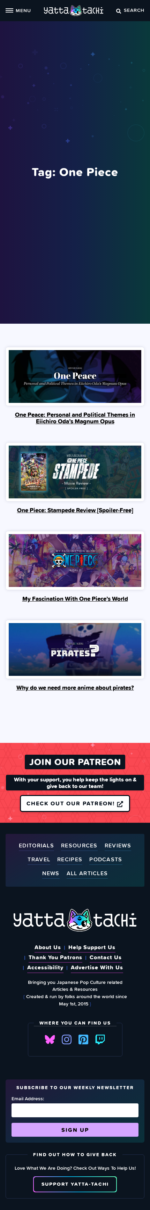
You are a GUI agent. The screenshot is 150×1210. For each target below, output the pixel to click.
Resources (79, 846)
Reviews (118, 846)
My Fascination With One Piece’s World (75, 598)
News (51, 873)
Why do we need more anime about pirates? (75, 687)
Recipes (69, 859)
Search (134, 10)
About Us (48, 947)
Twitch (100, 1039)
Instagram (66, 1039)
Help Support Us (91, 947)
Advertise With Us (97, 967)
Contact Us (106, 957)
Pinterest (83, 1039)
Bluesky (49, 1039)
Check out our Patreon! (72, 803)
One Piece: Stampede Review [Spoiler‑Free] (75, 510)
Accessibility (45, 967)
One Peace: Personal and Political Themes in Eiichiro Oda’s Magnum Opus (75, 418)
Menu (23, 10)
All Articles (87, 873)
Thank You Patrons (55, 957)
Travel (39, 859)
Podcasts (105, 859)
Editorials (36, 846)
